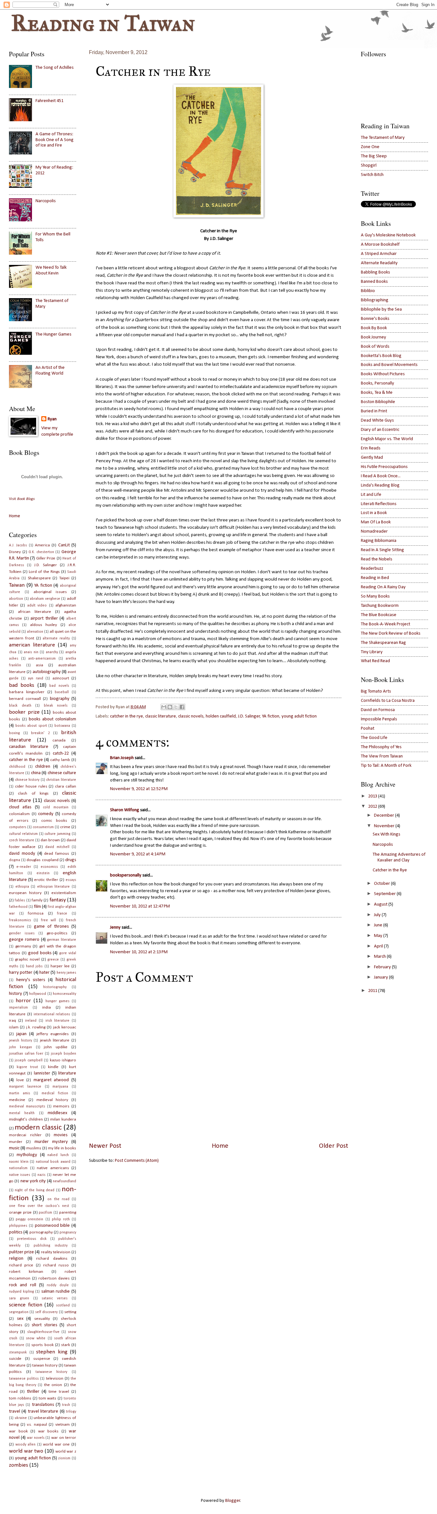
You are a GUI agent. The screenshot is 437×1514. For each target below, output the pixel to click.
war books (48, 1431)
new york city (33, 1181)
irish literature (57, 1021)
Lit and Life (371, 494)
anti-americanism (42, 659)
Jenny (115, 927)
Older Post (333, 1146)
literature (67, 1073)
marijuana (60, 1087)
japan (21, 1034)
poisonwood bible (52, 1225)
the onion (53, 1385)
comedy (45, 814)
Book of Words (375, 346)
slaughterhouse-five (43, 1332)
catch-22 (61, 753)
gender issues (22, 933)
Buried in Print (374, 411)
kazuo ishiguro (63, 1060)
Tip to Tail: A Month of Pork (386, 765)
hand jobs (34, 966)
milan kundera (63, 1119)
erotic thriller (46, 880)
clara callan (65, 786)
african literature (34, 612)
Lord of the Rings (44, 572)
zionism (64, 1458)
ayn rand (35, 678)
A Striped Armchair (379, 253)
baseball (62, 692)
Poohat (367, 728)
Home (220, 1146)
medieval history (52, 1100)
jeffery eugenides (52, 1034)
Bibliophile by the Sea (381, 309)
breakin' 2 (40, 733)
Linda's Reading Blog (380, 485)
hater (44, 972)
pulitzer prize (21, 1252)
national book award (53, 1162)
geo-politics (57, 933)
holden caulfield (221, 716)
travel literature (43, 1411)
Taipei (64, 578)
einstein (43, 873)
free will (48, 920)
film (37, 906)
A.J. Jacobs (18, 545)
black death (20, 706)
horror (23, 1000)
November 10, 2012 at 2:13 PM (139, 952)
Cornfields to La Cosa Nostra (388, 700)
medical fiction (55, 1093)
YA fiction (270, 716)
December (384, 815)
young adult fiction (299, 716)
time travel (59, 1392)
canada (59, 740)
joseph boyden (63, 1054)
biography (59, 698)
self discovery (46, 1312)
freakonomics (20, 920)
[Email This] (164, 707)
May (378, 935)
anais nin (31, 652)
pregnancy (68, 1232)
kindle (53, 1067)
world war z (65, 1451)
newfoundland (64, 1181)
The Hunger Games (53, 334)
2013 (372, 796)
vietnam (62, 1425)
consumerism (43, 827)
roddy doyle (57, 1285)
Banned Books (374, 281)
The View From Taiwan (382, 756)
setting (70, 1312)
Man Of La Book (376, 522)
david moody (22, 853)
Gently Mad (372, 457)
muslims (33, 1148)
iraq (12, 1021)
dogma (14, 860)
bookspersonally (125, 875)
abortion (16, 599)
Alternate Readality (379, 263)
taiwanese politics (24, 1379)
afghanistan (65, 605)
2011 (372, 990)
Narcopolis (46, 201)
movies (61, 1135)
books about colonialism (52, 719)
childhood (17, 767)
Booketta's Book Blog (381, 355)
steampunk (18, 1352)
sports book (42, 1345)
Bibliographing (374, 300)
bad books (21, 685)
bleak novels (56, 706)
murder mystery (51, 1141)
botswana (62, 726)
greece (53, 960)
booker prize (24, 712)
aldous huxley (43, 625)
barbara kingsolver (26, 692)
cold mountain (55, 807)
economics (49, 867)
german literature (61, 940)
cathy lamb (60, 760)
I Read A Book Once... (381, 476)
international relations (52, 1014)
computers (17, 827)
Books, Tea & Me (377, 392)
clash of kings (33, 793)
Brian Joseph (122, 758)
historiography (55, 987)
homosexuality (64, 994)
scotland (63, 1305)
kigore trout (27, 1067)
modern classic (38, 1127)
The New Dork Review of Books (390, 633)
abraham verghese (45, 599)
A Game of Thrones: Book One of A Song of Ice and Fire (55, 140)
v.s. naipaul (37, 1425)
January (381, 977)
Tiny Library (372, 652)
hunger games (57, 1001)
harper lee (60, 966)
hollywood (37, 994)
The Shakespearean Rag (383, 642)
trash (66, 1405)
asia (39, 665)
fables (20, 900)
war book (18, 1431)
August (380, 904)
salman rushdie (55, 1291)
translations (43, 1404)
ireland (30, 1021)
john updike (56, 1047)
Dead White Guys (377, 420)
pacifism (45, 1213)
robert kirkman (26, 1272)
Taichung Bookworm (380, 605)
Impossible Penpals (379, 719)
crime (65, 827)
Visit (22, 499)
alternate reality (56, 638)
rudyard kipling (21, 1292)
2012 (372, 806)
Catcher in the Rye (390, 870)
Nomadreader (374, 531)
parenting (67, 1212)
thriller (33, 1391)
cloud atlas (20, 807)
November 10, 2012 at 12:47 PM (140, 906)
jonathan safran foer (26, 1054)
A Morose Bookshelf (380, 244)
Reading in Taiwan (103, 23)
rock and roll (22, 1285)
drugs (70, 860)
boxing (14, 733)
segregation (18, 1312)
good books (40, 953)
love (20, 1080)
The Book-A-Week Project (385, 624)
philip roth (61, 1219)
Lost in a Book (374, 513)
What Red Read (375, 661)
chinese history (27, 780)
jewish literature (55, 1040)
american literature (32, 645)
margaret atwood (51, 1080)
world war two (26, 1451)
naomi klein (18, 1162)
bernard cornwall (25, 699)
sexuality (42, 1319)
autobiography (47, 672)
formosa (36, 913)
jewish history (20, 1040)
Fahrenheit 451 (49, 101)
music (14, 1148)
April (378, 946)
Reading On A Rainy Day (383, 587)
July (377, 915)
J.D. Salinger (249, 716)
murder (15, 1142)
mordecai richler (25, 1135)
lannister (42, 1073)
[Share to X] (176, 707)
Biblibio (368, 291)
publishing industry (51, 1246)
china (36, 773)
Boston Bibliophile (378, 402)
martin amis (19, 1093)
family (37, 900)
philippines (18, 1226)
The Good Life (374, 737)
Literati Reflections (378, 504)
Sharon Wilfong (124, 810)
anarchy (52, 652)
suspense (41, 1359)
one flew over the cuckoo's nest (39, 1206)
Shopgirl (369, 165)
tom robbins (20, 1398)
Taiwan (17, 585)
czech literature (21, 840)
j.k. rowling (35, 1027)
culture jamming (57, 834)
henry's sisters (30, 980)
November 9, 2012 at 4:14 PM (137, 854)
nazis (41, 1175)
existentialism (64, 893)
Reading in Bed (375, 577)
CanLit (64, 545)
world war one (56, 1444)
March (380, 956)
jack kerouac (64, 1027)
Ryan (52, 419)
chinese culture (62, 773)
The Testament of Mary (383, 137)
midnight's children (26, 1119)
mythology (27, 1155)
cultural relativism (23, 834)
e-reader (23, 867)
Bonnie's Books (375, 318)
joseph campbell (28, 1060)
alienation (35, 632)
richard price (21, 1265)
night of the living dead (34, 1190)
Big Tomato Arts (376, 691)
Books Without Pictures (383, 374)
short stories (44, 1325)
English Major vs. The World (387, 439)
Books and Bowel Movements (389, 364)
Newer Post (105, 1146)
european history (25, 893)
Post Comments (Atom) (137, 1160)
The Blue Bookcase (378, 615)
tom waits (48, 1398)
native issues (19, 1175)
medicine (17, 1100)
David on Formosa (378, 710)
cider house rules (31, 786)
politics (15, 1232)
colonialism (19, 814)
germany (23, 946)
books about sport (31, 726)
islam (14, 1027)
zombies (18, 1465)
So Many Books (375, 596)
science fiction (25, 1305)
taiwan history (45, 1365)
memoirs (61, 1106)
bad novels (59, 686)
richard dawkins (52, 1258)
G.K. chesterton (41, 552)
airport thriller (44, 618)
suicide (15, 1359)
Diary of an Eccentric (380, 429)
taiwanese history (52, 1372)
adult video (37, 605)
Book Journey (373, 337)
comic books (54, 821)
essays (71, 880)
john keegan (20, 1047)
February (382, 967)
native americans (53, 1168)
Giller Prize (46, 558)
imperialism (18, 1008)
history (15, 993)
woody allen (25, 1445)
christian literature (61, 780)
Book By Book (374, 328)
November (384, 826)
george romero (24, 939)
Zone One (370, 147)
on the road (58, 1199)
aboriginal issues (50, 592)
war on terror (63, 1438)
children (42, 766)
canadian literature (28, 746)
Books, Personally (377, 383)
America (42, 545)
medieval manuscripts (27, 1106)
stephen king (52, 1352)
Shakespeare (39, 578)
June (378, 925)
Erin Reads (370, 448)
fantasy (58, 900)
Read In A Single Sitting (382, 550)
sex (20, 1318)
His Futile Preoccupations (384, 466)
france (62, 914)
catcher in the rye (126, 716)
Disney (15, 552)
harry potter (20, 972)
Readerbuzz (372, 568)
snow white (35, 1338)
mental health (22, 1113)
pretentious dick (31, 1239)
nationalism (18, 1168)
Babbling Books (375, 272)
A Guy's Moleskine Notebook (388, 235)
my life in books (62, 1148)
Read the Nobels (376, 559)
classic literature (160, 716)
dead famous (56, 854)
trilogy (71, 1412)
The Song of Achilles (55, 67)
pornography (41, 1232)
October (382, 883)
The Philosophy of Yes (381, 747)
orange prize (20, 1212)
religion (16, 1258)
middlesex (57, 1113)
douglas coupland (42, 860)
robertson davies (54, 1278)
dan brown (50, 840)
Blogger (232, 1500)
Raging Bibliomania (378, 540)
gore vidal (67, 953)
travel (14, 1411)
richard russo (56, 1265)
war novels (35, 1438)
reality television (55, 1252)
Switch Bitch (372, 174)
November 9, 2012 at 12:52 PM (139, 789)
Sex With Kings (386, 834)
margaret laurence (25, 1087)
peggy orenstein (29, 1219)
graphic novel (27, 959)
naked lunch (58, 1155)
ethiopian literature (53, 887)
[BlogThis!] (170, 707)
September (385, 894)
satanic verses (55, 1298)
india (46, 1007)
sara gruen (19, 1298)
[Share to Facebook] (182, 707)
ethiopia (22, 887)
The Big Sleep (374, 156)
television (54, 1378)
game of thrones (51, 926)
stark (65, 1345)
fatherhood (18, 907)
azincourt (60, 678)
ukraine (21, 1418)
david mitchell (57, 847)
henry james (66, 973)
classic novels (190, 716)
